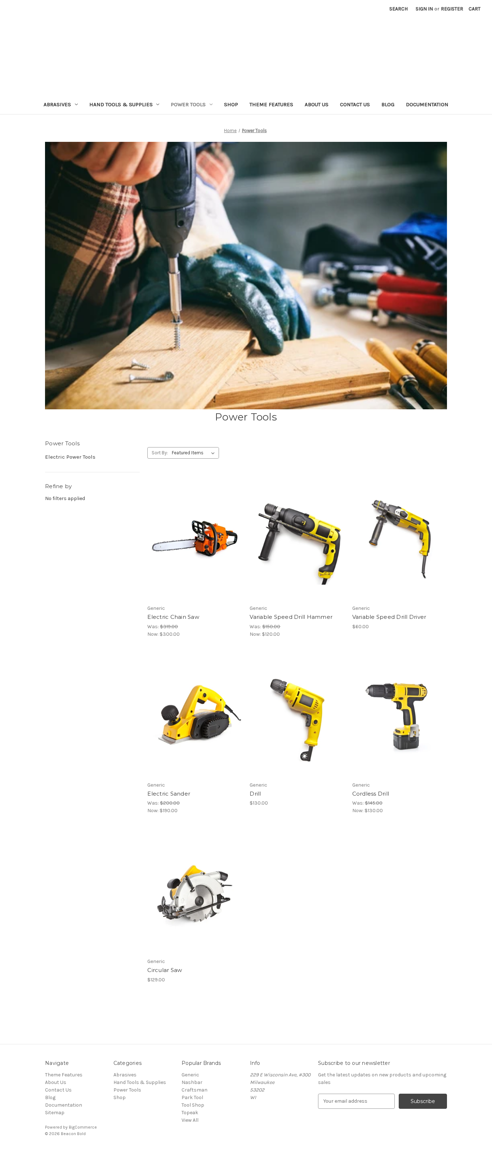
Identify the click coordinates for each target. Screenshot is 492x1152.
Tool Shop (193, 1105)
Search (398, 9)
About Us (316, 104)
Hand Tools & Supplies (121, 104)
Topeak (190, 1113)
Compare (192, 545)
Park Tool (192, 1097)
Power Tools (188, 104)
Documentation (427, 104)
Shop (231, 104)
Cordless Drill (370, 793)
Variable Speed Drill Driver (389, 616)
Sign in (424, 9)
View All (190, 1120)
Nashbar (192, 1082)
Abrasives (57, 104)
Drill (255, 793)
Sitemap (54, 1113)
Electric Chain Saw (173, 616)
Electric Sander (168, 793)
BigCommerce (83, 1127)
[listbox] (195, 452)
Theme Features (271, 104)
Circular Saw (164, 970)
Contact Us (355, 104)
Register (452, 9)
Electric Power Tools (70, 457)
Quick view (193, 532)
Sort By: (160, 452)
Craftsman (194, 1090)
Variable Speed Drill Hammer (291, 616)
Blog (387, 104)
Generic (190, 1075)
